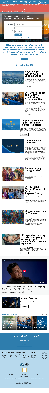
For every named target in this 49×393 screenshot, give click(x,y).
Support (32, 352)
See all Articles (43, 314)
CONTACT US (24, 344)
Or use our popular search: (10, 31)
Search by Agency (27, 37)
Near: (12, 27)
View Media (24, 306)
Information (14, 1)
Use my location (37, 27)
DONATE (28, 229)
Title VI (3, 357)
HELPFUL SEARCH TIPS (24, 340)
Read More (29, 86)
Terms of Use (32, 357)
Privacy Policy (32, 358)
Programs (20, 1)
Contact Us (32, 354)
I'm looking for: (10, 24)
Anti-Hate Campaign (25, 356)
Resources (7, 1)
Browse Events (10, 356)
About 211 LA (4, 354)
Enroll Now (29, 162)
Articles (16, 356)
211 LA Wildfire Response (39, 2)
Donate (34, 1)
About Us (4, 352)
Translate (45, 3)
